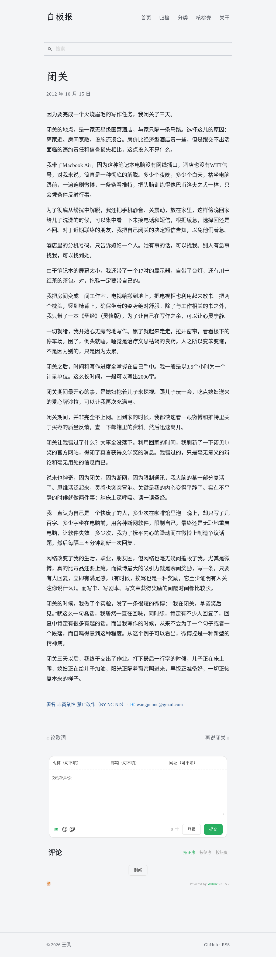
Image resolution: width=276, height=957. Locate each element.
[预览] (72, 829)
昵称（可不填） (67, 763)
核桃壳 (203, 18)
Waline (213, 884)
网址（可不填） (183, 763)
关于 (224, 18)
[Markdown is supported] (57, 829)
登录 (192, 829)
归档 (164, 18)
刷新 (138, 870)
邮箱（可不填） (125, 763)
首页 (146, 18)
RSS (226, 944)
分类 (183, 18)
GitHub (211, 944)
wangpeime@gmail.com (160, 704)
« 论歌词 (56, 738)
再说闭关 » (217, 738)
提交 (213, 829)
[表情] (64, 829)
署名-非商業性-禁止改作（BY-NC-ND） (86, 704)
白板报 (60, 17)
